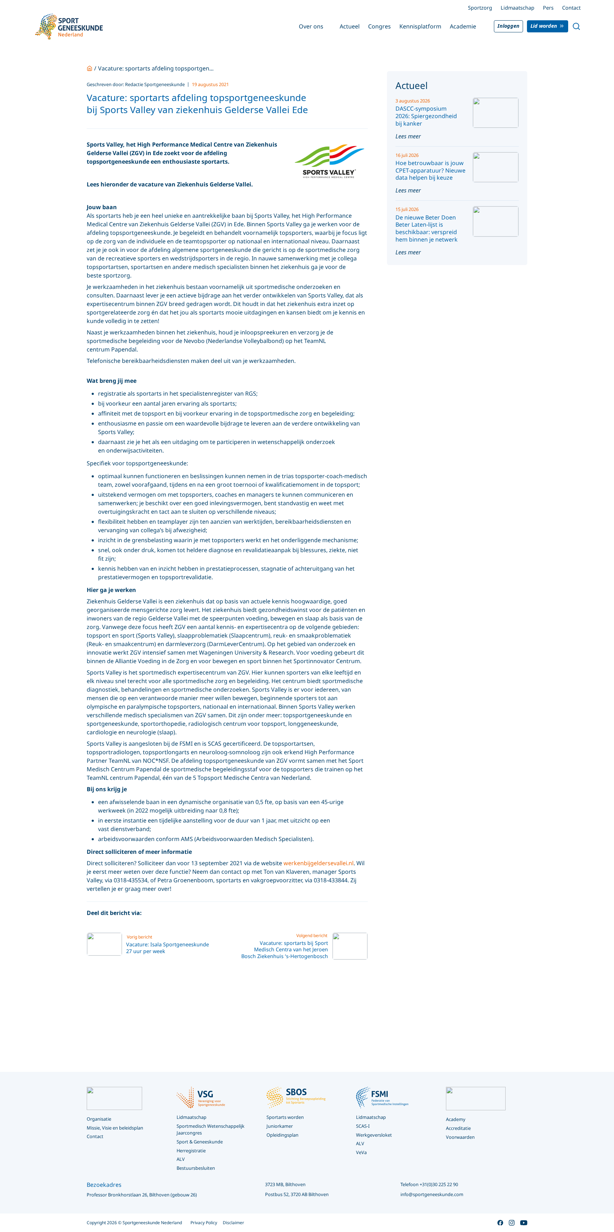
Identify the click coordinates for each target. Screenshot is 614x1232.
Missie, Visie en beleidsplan (115, 1128)
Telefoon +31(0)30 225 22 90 (429, 1184)
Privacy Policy (203, 1223)
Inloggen (508, 25)
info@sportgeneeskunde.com (431, 1194)
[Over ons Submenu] (328, 26)
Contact (571, 7)
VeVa (361, 1152)
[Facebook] (151, 913)
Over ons (311, 26)
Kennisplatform (420, 26)
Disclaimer (233, 1223)
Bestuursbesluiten (196, 1168)
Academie (463, 26)
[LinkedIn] (178, 913)
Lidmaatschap (517, 7)
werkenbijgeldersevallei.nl (319, 863)
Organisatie (99, 1119)
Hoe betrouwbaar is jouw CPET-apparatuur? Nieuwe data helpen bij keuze (430, 170)
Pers (548, 7)
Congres (379, 26)
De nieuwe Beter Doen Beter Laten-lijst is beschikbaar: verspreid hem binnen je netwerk (426, 228)
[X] (164, 913)
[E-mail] (191, 913)
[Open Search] (576, 26)
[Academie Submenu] (481, 26)
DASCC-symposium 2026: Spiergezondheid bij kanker (426, 116)
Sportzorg (480, 7)
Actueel (350, 26)
